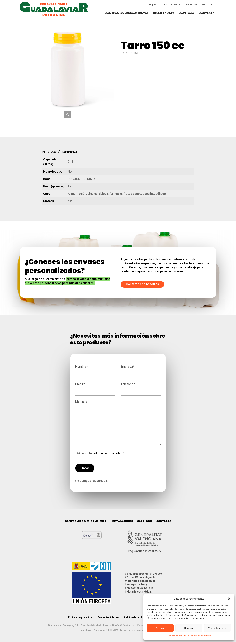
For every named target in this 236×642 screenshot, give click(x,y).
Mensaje (81, 401)
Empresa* (127, 366)
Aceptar (160, 627)
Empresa (153, 4)
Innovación (176, 4)
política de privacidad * (108, 453)
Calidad (204, 4)
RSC (213, 4)
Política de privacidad (178, 635)
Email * (80, 384)
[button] (229, 598)
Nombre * (82, 366)
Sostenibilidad (190, 4)
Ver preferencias (217, 627)
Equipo (164, 4)
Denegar (189, 627)
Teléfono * (128, 384)
